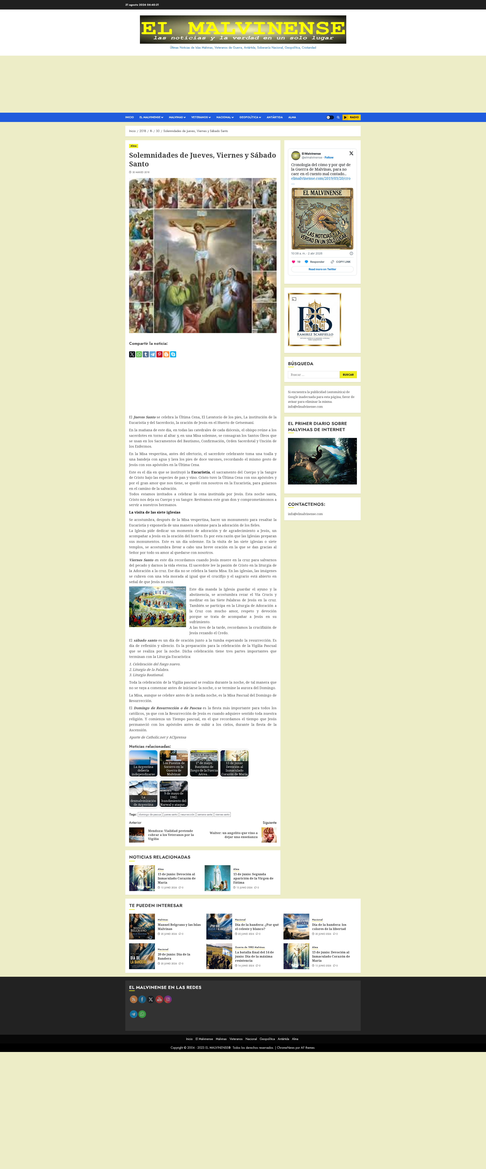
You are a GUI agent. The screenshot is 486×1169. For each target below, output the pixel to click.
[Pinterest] (159, 354)
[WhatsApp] (139, 354)
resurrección (187, 814)
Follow (329, 157)
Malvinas (176, 117)
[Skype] (173, 354)
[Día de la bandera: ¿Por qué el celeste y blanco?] (219, 926)
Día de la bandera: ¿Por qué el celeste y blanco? (257, 927)
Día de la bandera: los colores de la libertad (329, 927)
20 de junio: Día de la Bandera (174, 956)
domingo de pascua (150, 814)
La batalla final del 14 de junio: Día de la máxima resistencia (254, 956)
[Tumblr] (146, 354)
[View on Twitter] (351, 155)
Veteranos (199, 117)
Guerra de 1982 (244, 947)
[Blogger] (166, 354)
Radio (354, 117)
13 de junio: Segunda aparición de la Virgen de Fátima (253, 878)
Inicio (129, 117)
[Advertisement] (243, 84)
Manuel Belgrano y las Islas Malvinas (179, 927)
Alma (292, 117)
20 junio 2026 (169, 934)
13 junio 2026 (169, 887)
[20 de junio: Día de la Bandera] (142, 956)
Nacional (223, 117)
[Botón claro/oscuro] (330, 117)
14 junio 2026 (246, 965)
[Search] (338, 117)
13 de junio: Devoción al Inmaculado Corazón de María (177, 878)
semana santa (205, 814)
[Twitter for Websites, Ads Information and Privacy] (351, 253)
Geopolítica (248, 117)
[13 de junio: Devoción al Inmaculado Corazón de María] (142, 878)
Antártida (275, 117)
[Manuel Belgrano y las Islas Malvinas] (142, 926)
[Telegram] (153, 354)
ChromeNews (286, 1048)
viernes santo (222, 814)
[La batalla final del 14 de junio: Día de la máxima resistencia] (219, 956)
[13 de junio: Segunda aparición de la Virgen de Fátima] (217, 878)
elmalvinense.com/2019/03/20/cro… (320, 180)
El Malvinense (150, 117)
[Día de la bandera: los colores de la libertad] (296, 926)
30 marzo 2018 (141, 172)
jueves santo (170, 814)
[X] (132, 354)
